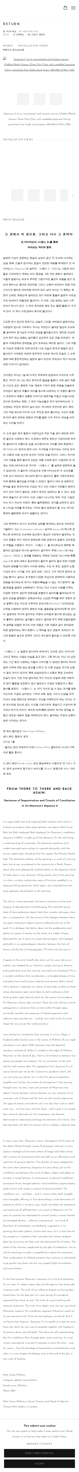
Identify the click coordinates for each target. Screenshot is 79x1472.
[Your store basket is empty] (65, 8)
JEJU (6, 35)
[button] (23, 99)
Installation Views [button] (33, 46)
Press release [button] (14, 50)
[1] (40, 433)
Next (73, 196)
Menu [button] (73, 8)
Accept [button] (39, 1464)
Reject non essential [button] (39, 1453)
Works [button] (8, 46)
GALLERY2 (13, 8)
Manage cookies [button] (39, 1444)
